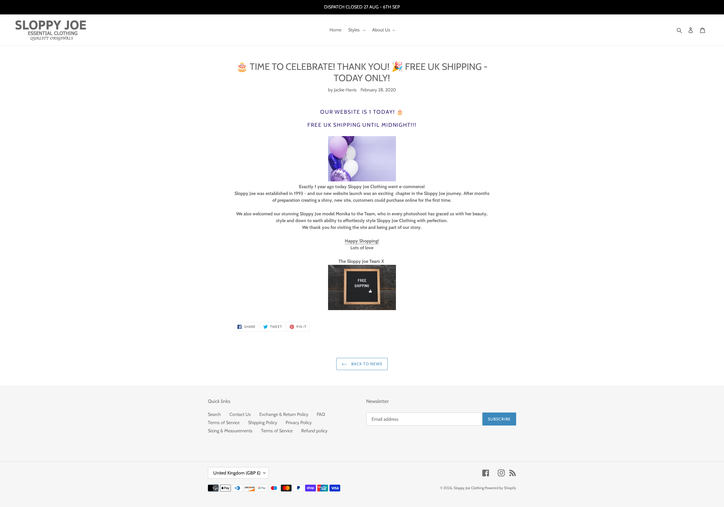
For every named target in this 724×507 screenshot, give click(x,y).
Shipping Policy (262, 422)
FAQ (321, 414)
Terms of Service (224, 422)
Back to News (366, 363)
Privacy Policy (299, 422)
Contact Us (240, 414)
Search (214, 414)
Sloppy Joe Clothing (469, 487)
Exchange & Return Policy (283, 414)
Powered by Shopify (500, 487)
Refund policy (314, 430)
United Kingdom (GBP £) (236, 473)
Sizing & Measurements (230, 430)
